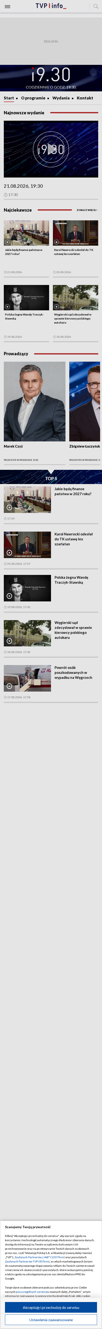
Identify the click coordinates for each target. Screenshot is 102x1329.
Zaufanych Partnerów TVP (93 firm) (27, 1261)
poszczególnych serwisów (32, 1291)
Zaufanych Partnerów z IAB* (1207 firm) (39, 1257)
